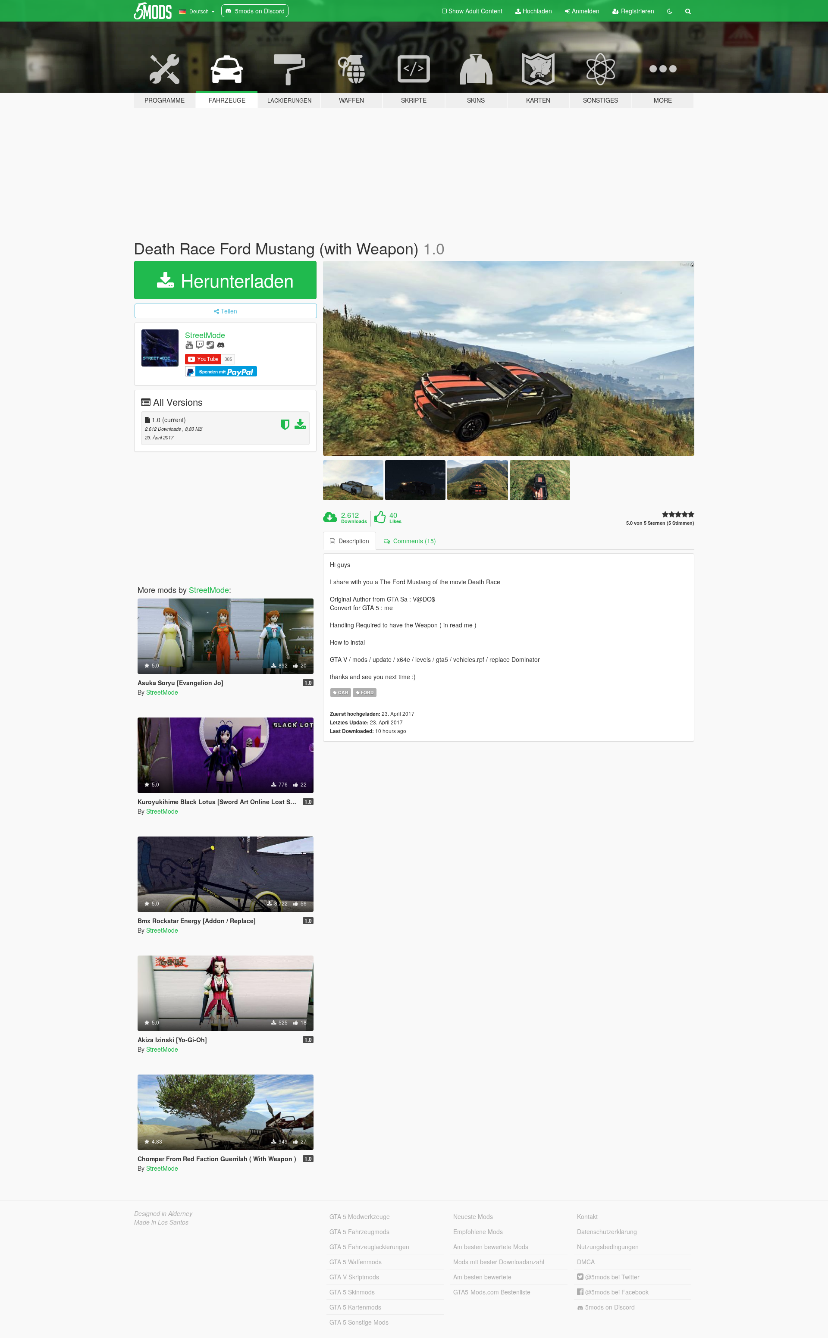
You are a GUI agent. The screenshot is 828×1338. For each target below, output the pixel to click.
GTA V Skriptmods (354, 1276)
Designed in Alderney (163, 1213)
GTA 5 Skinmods (352, 1292)
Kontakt (587, 1216)
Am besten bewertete (482, 1276)
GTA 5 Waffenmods (355, 1261)
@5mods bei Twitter (611, 1276)
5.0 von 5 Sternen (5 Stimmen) (660, 522)
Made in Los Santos (161, 1222)
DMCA (586, 1261)
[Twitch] (199, 344)
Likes (395, 521)
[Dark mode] (670, 11)
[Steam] (210, 344)
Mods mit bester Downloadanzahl (498, 1261)
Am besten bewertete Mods (490, 1246)
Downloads (354, 521)
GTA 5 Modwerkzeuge (359, 1216)
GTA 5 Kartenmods (355, 1307)
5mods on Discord (609, 1307)
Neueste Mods (473, 1216)
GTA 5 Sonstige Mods (359, 1322)
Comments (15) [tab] (413, 540)
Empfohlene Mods (478, 1231)
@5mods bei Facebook (616, 1292)
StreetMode (205, 334)
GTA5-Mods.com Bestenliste (491, 1292)
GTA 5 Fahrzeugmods (359, 1231)
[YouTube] (189, 344)
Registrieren (636, 10)
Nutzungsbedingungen (608, 1246)
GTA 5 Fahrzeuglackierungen (369, 1246)
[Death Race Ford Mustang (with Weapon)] (509, 358)
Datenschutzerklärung (607, 1231)
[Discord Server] (221, 344)
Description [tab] (352, 540)
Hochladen (536, 10)
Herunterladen (235, 280)
